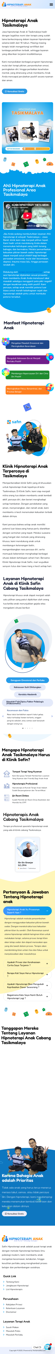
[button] (3, 716)
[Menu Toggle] (51, 4)
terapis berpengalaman (30, 271)
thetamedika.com (39, 1350)
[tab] (27, 680)
